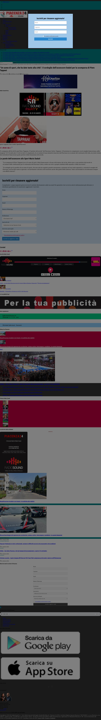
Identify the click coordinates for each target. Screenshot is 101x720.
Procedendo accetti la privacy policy (51, 36)
